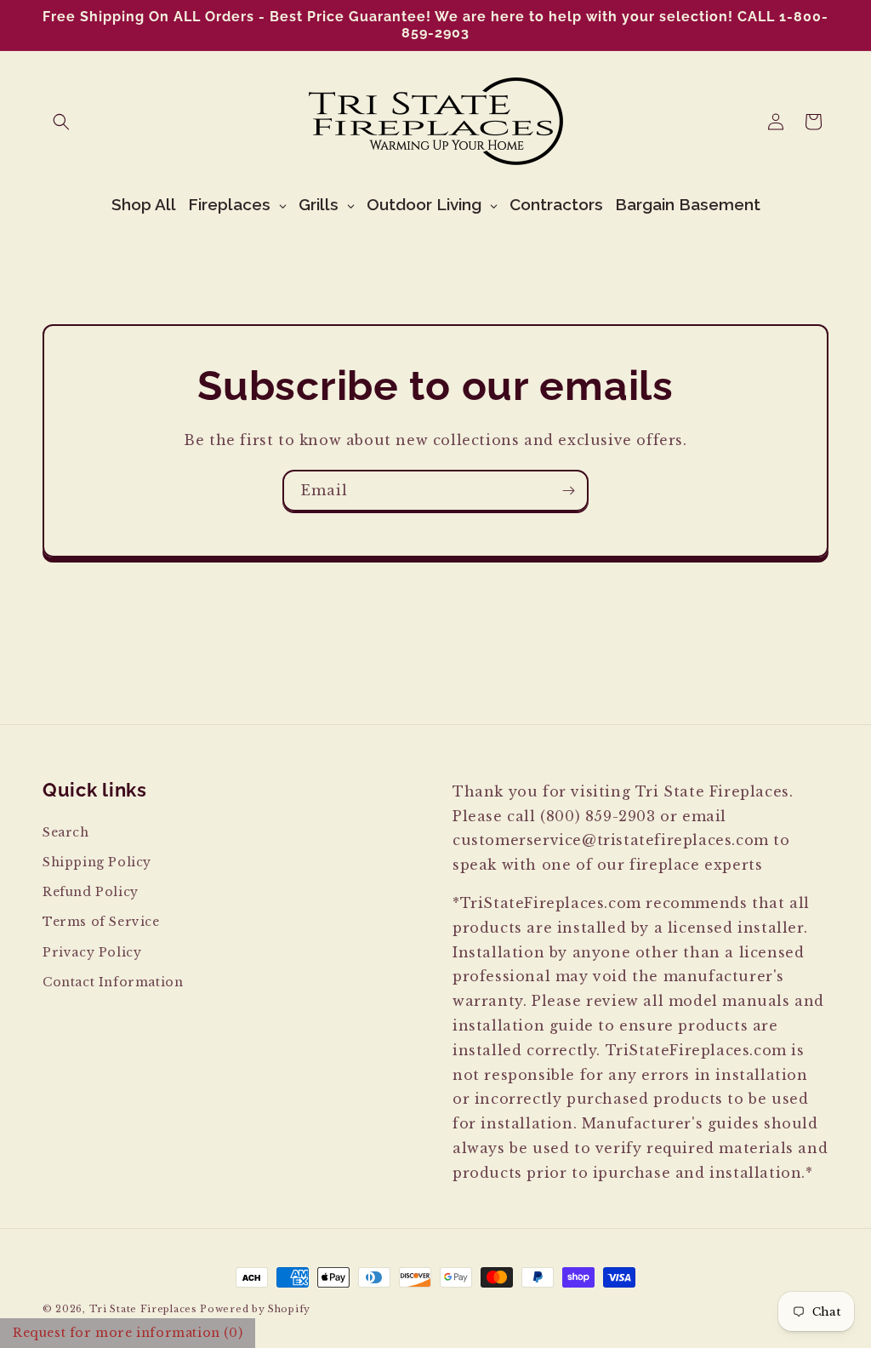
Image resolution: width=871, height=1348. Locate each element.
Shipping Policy (97, 862)
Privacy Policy (92, 952)
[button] (61, 121)
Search (66, 832)
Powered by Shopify (255, 1309)
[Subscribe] (568, 490)
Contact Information (113, 982)
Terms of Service (101, 921)
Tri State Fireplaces (143, 1309)
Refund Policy (91, 892)
